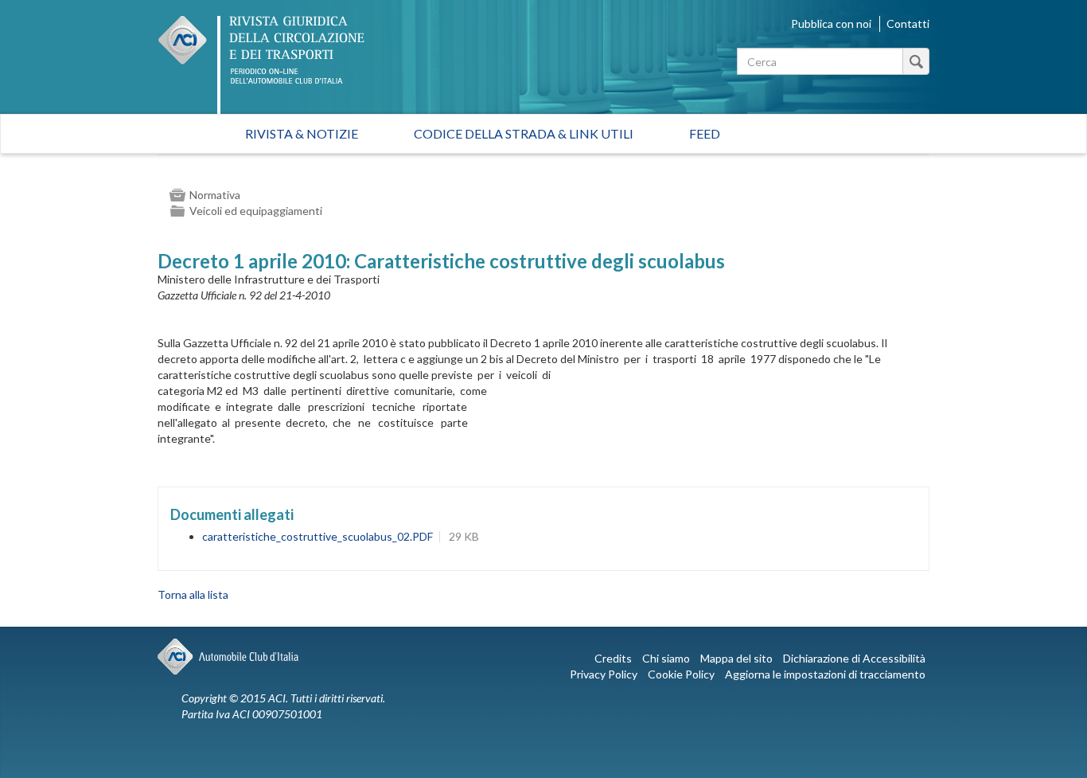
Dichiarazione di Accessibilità (854, 658)
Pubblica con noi (831, 23)
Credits (613, 658)
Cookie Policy (681, 674)
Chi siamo (666, 658)
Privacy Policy (603, 674)
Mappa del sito (736, 658)
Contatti (907, 23)
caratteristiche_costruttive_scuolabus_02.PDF (317, 536)
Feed (704, 133)
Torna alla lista (193, 594)
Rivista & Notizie (301, 133)
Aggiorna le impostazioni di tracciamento (825, 674)
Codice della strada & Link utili (523, 133)
